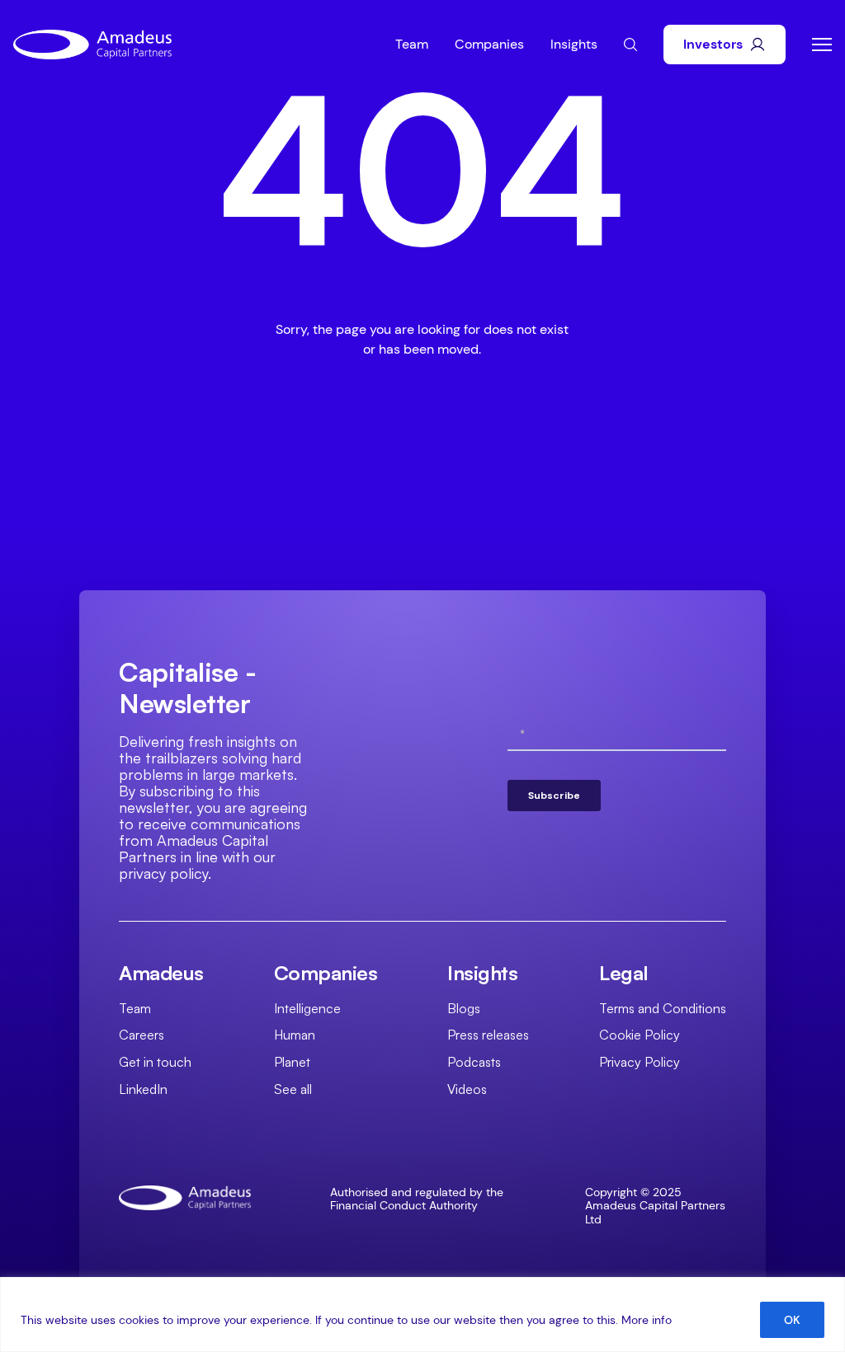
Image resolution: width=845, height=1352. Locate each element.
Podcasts (474, 1062)
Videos (467, 1089)
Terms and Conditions (662, 1008)
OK (792, 1319)
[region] (422, 1314)
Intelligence (307, 1008)
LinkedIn (143, 1089)
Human (294, 1034)
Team (411, 44)
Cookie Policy (639, 1034)
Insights (573, 44)
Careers (141, 1034)
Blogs (463, 1008)
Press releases (488, 1034)
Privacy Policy (639, 1062)
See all (293, 1089)
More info (646, 1319)
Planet (292, 1062)
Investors (713, 44)
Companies (489, 44)
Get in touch (155, 1062)
